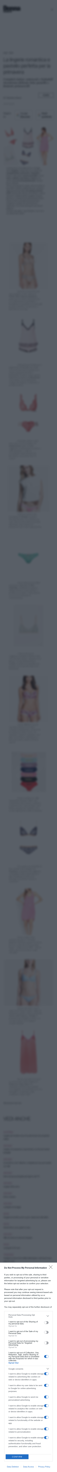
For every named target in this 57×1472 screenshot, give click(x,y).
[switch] (46, 1322)
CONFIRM (17, 1457)
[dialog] (28, 1367)
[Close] (51, 1268)
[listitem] (28, 1316)
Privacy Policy (44, 1467)
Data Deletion (13, 1467)
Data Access (28, 1467)
